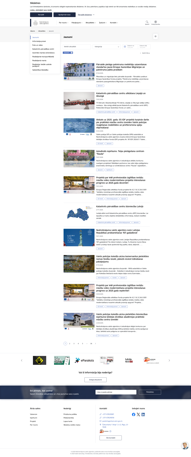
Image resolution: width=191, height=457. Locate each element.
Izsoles (115, 277)
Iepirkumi (33, 418)
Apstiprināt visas (64, 15)
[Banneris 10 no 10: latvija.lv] (129, 360)
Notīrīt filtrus (146, 53)
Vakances (33, 414)
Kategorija (98, 47)
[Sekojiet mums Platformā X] (138, 414)
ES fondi (100, 143)
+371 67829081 (108, 414)
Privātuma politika (70, 414)
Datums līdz (143, 45)
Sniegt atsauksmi (95, 380)
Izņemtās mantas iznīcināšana (43, 53)
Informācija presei (39, 41)
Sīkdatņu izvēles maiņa (72, 425)
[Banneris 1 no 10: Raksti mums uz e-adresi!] (151, 360)
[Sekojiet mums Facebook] (133, 414)
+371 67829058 (108, 418)
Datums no (130, 45)
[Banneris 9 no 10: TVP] (107, 360)
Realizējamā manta (39, 60)
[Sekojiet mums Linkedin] (143, 414)
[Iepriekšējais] (21, 360)
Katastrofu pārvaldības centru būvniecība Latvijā (119, 206)
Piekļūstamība (69, 418)
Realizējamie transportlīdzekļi (43, 57)
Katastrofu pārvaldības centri (43, 49)
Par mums (34, 425)
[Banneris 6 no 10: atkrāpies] (39, 360)
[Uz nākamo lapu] (95, 343)
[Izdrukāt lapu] (155, 36)
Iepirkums (109, 170)
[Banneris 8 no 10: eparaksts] (84, 360)
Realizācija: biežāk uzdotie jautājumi (42, 65)
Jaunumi (35, 37)
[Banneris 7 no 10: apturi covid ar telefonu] (62, 360)
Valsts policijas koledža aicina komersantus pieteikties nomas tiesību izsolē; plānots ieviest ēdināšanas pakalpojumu (122, 259)
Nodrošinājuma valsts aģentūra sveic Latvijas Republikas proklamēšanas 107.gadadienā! (118, 231)
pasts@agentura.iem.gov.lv (112, 421)
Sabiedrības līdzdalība (40, 70)
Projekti (33, 421)
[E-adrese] (104, 431)
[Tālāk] (169, 360)
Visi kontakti (110, 438)
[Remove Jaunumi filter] (71, 52)
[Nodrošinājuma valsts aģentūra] (41, 22)
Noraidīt (41, 15)
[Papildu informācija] (110, 431)
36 (91, 344)
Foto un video (37, 45)
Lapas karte (68, 421)
